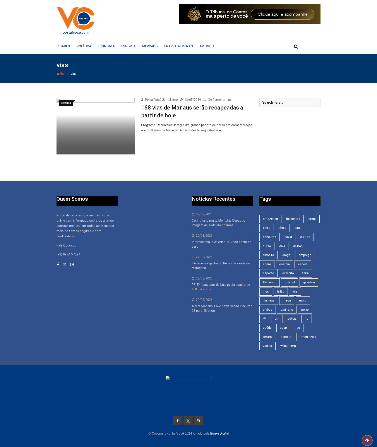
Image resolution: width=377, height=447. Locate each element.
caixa (266, 227)
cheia (282, 227)
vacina (267, 346)
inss (266, 291)
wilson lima (288, 346)
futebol (289, 282)
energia (284, 264)
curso (267, 246)
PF (264, 318)
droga (286, 255)
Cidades (63, 46)
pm (277, 318)
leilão (280, 291)
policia (292, 318)
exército (288, 273)
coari (298, 227)
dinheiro (268, 255)
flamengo (269, 282)
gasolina (309, 282)
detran (298, 246)
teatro (267, 337)
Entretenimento (178, 46)
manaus (268, 300)
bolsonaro (293, 219)
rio (306, 318)
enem (267, 264)
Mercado (150, 46)
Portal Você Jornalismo (161, 99)
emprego (305, 255)
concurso (269, 237)
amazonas (270, 219)
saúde (267, 327)
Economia (106, 46)
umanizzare (308, 337)
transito (285, 337)
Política (84, 46)
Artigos (207, 46)
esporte (268, 273)
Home (63, 73)
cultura (305, 237)
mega (287, 300)
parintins (287, 309)
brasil (312, 219)
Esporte (128, 46)
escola (302, 264)
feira (305, 273)
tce (297, 327)
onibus (267, 309)
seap (283, 327)
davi (282, 246)
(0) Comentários (219, 99)
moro (303, 300)
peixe (305, 309)
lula (295, 291)
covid (288, 237)
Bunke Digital (219, 433)
